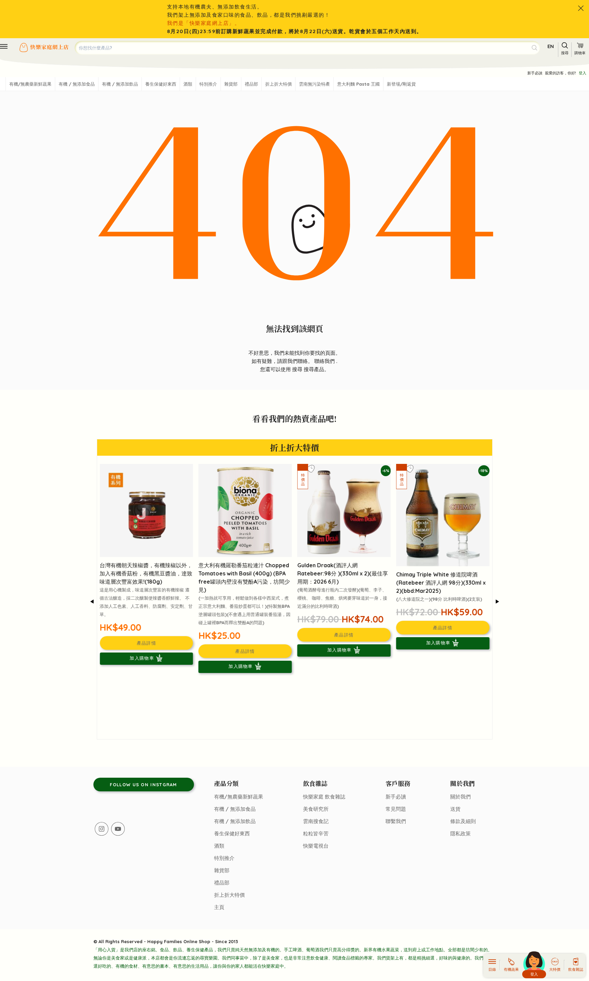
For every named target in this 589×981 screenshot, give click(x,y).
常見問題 (396, 809)
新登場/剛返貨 (401, 84)
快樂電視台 (316, 846)
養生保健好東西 (160, 84)
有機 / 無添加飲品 (120, 84)
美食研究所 (316, 809)
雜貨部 (231, 84)
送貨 (455, 809)
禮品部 (251, 84)
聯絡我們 (325, 361)
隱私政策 (460, 833)
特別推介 (208, 84)
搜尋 (298, 369)
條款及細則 (463, 821)
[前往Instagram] (101, 829)
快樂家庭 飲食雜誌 (324, 796)
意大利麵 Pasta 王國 (358, 84)
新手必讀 (534, 73)
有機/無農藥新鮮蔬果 (30, 84)
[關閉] (581, 8)
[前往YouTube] (118, 829)
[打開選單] (3, 46)
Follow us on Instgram (143, 784)
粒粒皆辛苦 (316, 833)
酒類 (187, 84)
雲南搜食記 (316, 821)
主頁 (219, 907)
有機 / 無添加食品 (77, 84)
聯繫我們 (396, 821)
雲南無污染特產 (314, 84)
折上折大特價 (278, 84)
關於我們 (460, 796)
